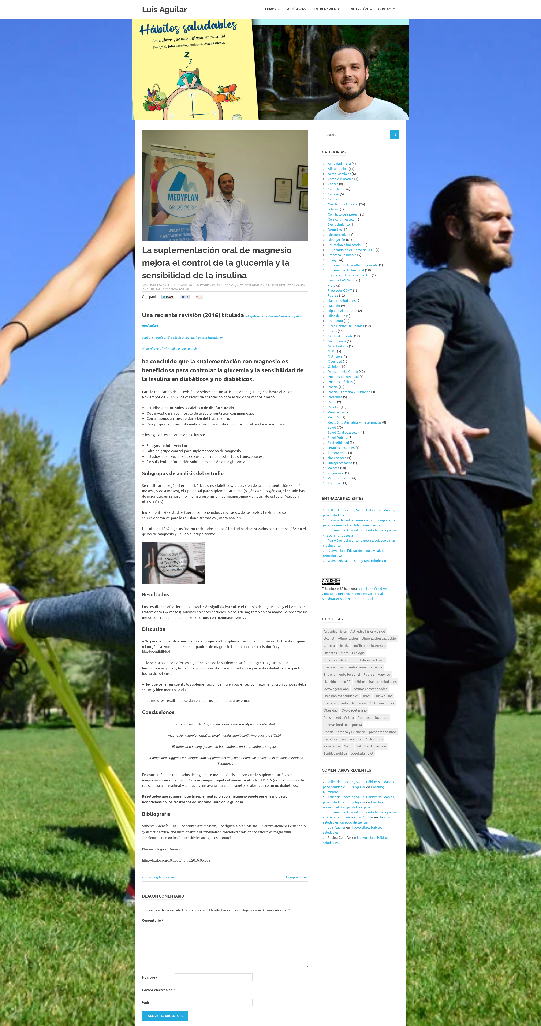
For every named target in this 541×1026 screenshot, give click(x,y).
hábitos (359, 681)
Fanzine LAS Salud (341, 280)
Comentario (153, 920)
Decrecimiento (339, 224)
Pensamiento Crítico (343, 371)
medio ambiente (336, 703)
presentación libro (382, 732)
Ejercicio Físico (334, 667)
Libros (270, 9)
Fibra (331, 285)
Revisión (258, 285)
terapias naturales (341, 447)
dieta (344, 652)
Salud (332, 427)
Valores (333, 468)
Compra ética (296, 877)
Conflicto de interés (343, 214)
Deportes (335, 229)
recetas (355, 739)
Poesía (333, 386)
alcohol (329, 638)
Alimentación (338, 168)
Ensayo (333, 260)
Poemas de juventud (343, 376)
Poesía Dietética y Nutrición (344, 732)
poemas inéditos (336, 724)
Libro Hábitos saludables (346, 326)
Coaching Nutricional (159, 877)
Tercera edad (337, 452)
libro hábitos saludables (341, 696)
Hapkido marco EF (337, 681)
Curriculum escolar (342, 219)
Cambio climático (340, 178)
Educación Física (372, 660)
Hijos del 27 (336, 315)
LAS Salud (335, 320)
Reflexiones (374, 739)
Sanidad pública (335, 753)
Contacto (386, 9)
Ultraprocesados (340, 462)
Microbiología (338, 346)
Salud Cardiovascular (172, 289)
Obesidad (335, 361)
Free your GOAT (340, 290)
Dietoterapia (206, 285)
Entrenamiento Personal (346, 270)
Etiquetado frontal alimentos (349, 275)
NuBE (332, 351)
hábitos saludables (383, 681)
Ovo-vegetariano (354, 710)
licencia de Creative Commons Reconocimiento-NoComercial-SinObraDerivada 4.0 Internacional (354, 593)
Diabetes (330, 652)
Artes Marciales (339, 173)
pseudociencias (335, 739)
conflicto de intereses (368, 645)
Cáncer (333, 184)
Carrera (333, 194)
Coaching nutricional (343, 204)
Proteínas (335, 397)
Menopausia (337, 341)
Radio (332, 402)
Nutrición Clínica (382, 703)
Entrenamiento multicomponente (353, 265)
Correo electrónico (158, 990)
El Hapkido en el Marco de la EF (351, 249)
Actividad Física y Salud (367, 631)
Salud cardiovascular (371, 746)
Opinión (334, 366)
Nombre (150, 977)
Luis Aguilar (164, 9)
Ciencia (333, 199)
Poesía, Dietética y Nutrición (349, 391)
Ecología (358, 652)
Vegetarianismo (339, 478)
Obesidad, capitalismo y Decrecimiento (357, 560)
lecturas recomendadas (369, 688)
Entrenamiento (327, 9)
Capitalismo (336, 189)
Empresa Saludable (342, 255)
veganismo (336, 473)
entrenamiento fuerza (365, 667)
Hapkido (334, 305)
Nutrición (359, 9)
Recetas (334, 407)
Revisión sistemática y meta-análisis (354, 422)
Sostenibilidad (338, 442)
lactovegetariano (336, 688)
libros (366, 696)
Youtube (334, 483)
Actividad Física (339, 163)
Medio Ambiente (340, 336)
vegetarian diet (362, 753)
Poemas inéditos (340, 381)
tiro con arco (337, 457)
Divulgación (226, 285)
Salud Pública (338, 437)
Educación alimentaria (344, 244)
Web (145, 1002)
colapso (333, 209)
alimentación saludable (379, 638)
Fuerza (333, 295)
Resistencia (336, 412)
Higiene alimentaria (342, 310)
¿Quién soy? (296, 9)
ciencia (344, 645)
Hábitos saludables (342, 300)
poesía (357, 724)
